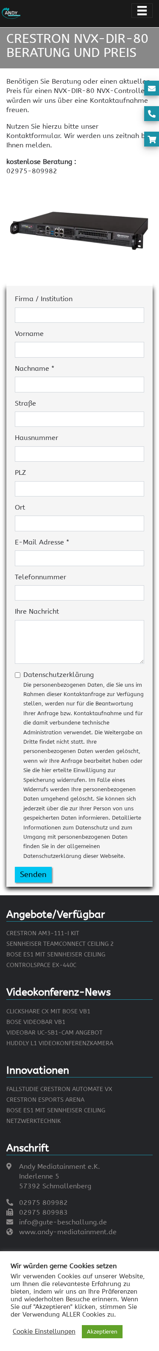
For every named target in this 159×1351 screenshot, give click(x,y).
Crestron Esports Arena (45, 1099)
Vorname (29, 334)
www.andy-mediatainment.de (68, 1232)
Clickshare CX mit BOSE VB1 (48, 1011)
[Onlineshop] (152, 139)
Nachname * (34, 368)
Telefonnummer (40, 577)
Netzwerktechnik (33, 1121)
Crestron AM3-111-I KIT (42, 933)
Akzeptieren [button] (102, 1331)
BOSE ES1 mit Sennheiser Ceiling (55, 954)
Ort (20, 507)
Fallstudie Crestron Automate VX (59, 1089)
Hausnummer (36, 438)
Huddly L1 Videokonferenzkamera (59, 1043)
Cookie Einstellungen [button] (44, 1331)
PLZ (20, 472)
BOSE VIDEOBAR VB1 (35, 1022)
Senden (33, 874)
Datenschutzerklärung (83, 765)
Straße (25, 403)
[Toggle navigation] (142, 10)
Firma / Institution (44, 299)
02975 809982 (43, 1203)
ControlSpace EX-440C (41, 965)
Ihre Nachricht (37, 611)
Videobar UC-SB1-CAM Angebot (54, 1032)
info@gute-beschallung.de (63, 1222)
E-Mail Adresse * (42, 542)
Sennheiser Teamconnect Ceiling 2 (60, 944)
